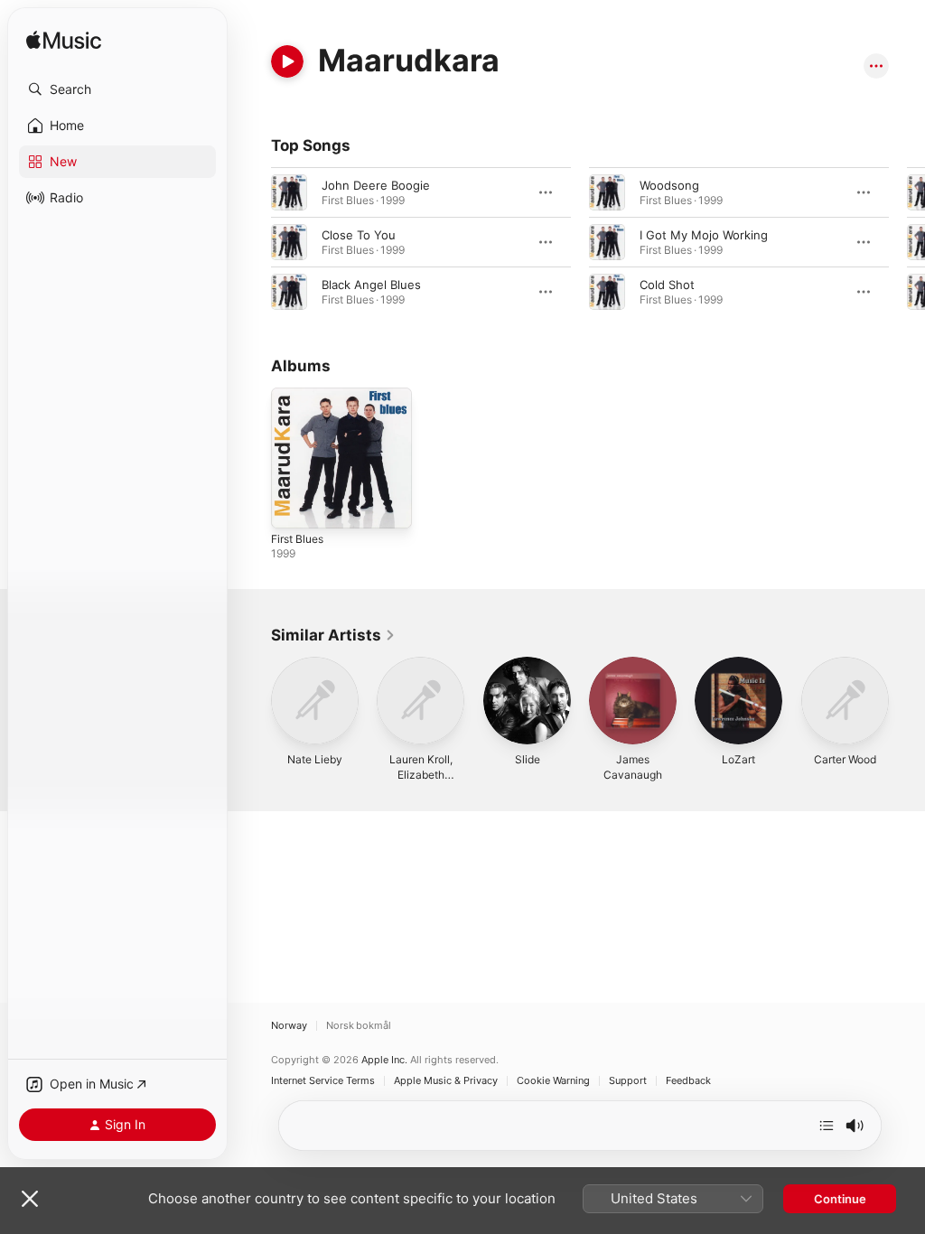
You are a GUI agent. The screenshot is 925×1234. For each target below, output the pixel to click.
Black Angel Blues (371, 284)
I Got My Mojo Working (704, 235)
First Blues (297, 539)
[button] (117, 89)
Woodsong (669, 185)
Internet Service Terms (323, 1081)
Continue (840, 1199)
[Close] (30, 1199)
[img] (63, 41)
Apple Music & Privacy (446, 1081)
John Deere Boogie (376, 185)
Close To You (359, 235)
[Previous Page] (253, 242)
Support (628, 1081)
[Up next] (826, 1125)
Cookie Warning (553, 1081)
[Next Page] (907, 242)
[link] (333, 635)
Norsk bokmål (358, 1026)
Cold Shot (667, 284)
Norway (289, 1026)
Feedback (688, 1081)
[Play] (287, 61)
